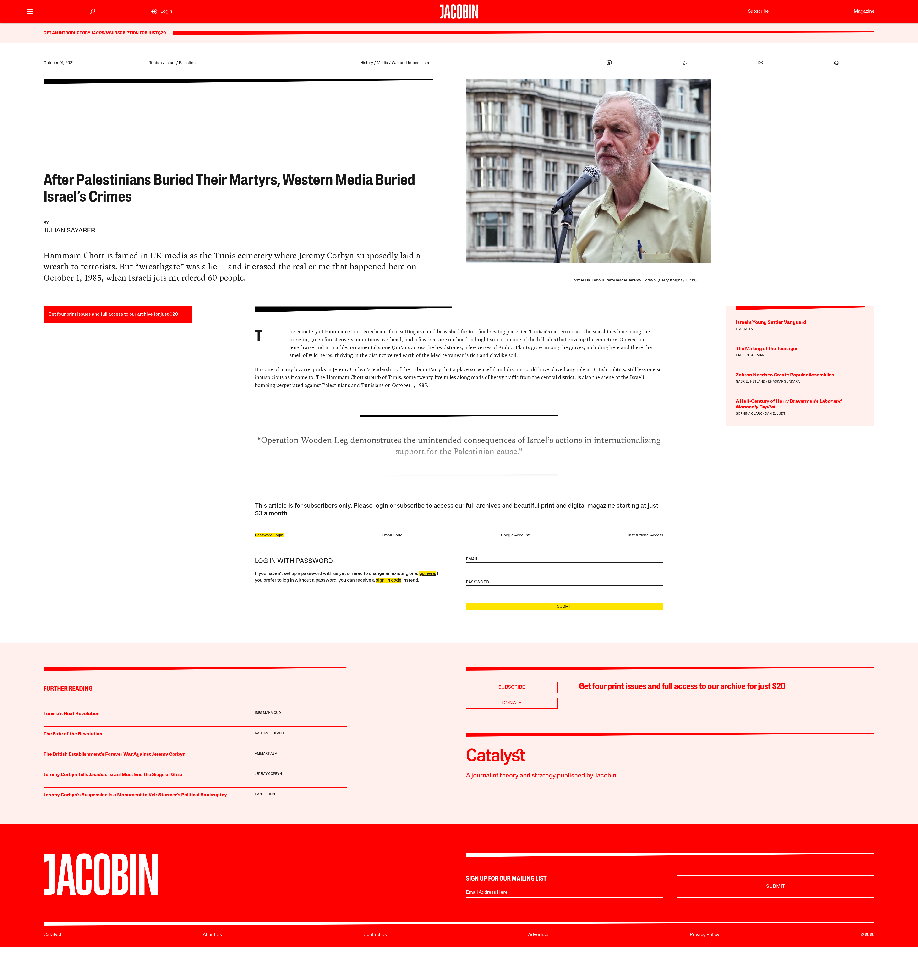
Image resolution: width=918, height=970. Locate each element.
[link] (161, 11)
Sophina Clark (749, 414)
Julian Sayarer (69, 231)
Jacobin (99, 33)
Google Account (515, 535)
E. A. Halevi (745, 329)
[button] (30, 11)
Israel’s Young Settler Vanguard (771, 322)
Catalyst (52, 934)
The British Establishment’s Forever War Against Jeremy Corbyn (115, 754)
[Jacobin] (459, 11)
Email (472, 559)
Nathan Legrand (269, 733)
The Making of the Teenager (767, 349)
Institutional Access (645, 535)
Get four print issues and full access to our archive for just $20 (113, 314)
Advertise (538, 934)
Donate (511, 703)
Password (477, 582)
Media (382, 63)
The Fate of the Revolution (73, 734)
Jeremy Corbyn (268, 774)
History (366, 63)
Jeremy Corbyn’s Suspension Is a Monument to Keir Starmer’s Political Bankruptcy (135, 795)
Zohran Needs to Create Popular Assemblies (785, 375)
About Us (212, 934)
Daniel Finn (265, 794)
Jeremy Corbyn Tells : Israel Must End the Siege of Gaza (113, 774)
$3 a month (271, 514)
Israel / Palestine (180, 63)
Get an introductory (67, 33)
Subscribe (758, 11)
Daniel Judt (775, 414)
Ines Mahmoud (268, 713)
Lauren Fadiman (750, 355)
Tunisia (155, 63)
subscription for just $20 (137, 33)
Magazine (864, 11)
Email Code (392, 535)
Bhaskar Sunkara (784, 382)
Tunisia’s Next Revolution (72, 713)
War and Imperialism (410, 63)
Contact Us (375, 934)
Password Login (269, 535)
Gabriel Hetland (750, 382)
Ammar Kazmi (267, 753)
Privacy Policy (704, 934)
